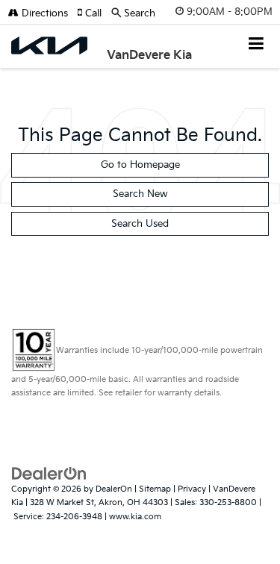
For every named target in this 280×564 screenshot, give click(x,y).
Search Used (140, 224)
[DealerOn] (49, 473)
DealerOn (114, 489)
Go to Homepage (140, 165)
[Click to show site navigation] (256, 45)
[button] (94, 13)
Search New (140, 194)
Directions (43, 13)
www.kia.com (135, 516)
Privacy (192, 489)
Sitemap (155, 489)
